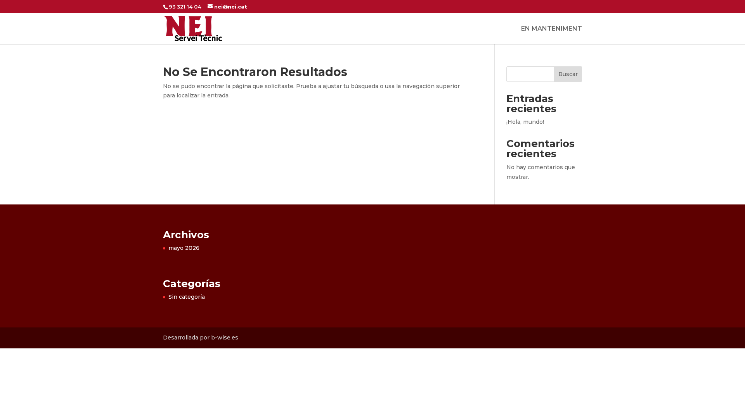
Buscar (568, 74)
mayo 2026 (183, 247)
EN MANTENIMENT (551, 29)
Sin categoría (186, 296)
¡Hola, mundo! (525, 121)
